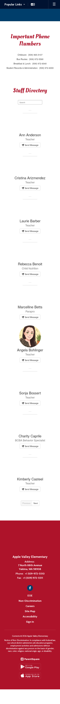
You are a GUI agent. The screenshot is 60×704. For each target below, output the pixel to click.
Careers (30, 606)
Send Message (31, 145)
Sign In (30, 621)
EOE (30, 595)
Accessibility (30, 616)
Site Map (30, 611)
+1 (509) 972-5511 (33, 577)
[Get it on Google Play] (30, 666)
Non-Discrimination (30, 600)
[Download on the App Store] (30, 675)
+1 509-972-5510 (35, 573)
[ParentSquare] (30, 659)
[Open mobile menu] (54, 4)
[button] (14, 4)
